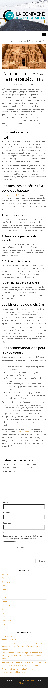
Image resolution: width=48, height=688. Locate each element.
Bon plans (6, 582)
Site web (7, 523)
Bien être (5, 578)
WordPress (29, 680)
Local (4, 597)
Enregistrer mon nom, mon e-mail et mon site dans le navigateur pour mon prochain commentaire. (24, 539)
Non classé (6, 605)
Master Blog (24, 683)
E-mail (6, 512)
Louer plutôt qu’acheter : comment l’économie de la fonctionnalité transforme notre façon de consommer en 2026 (23, 646)
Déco (4, 590)
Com (3, 586)
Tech (4, 617)
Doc (3, 593)
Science (5, 609)
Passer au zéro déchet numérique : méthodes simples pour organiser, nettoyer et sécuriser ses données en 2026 (23, 656)
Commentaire (10, 471)
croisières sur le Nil (12, 195)
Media (4, 601)
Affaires (5, 574)
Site (3, 613)
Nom (6, 502)
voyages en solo (24, 432)
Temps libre (6, 620)
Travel (10, 452)
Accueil (4, 41)
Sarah (31, 84)
